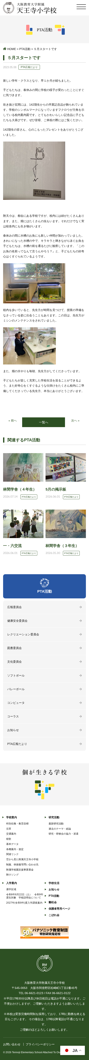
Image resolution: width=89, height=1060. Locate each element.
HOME (11, 49)
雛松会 (53, 902)
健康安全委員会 (17, 620)
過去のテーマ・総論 (60, 828)
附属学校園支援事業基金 (20, 869)
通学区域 (11, 889)
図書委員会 (14, 648)
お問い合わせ (11, 1044)
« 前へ (12, 420)
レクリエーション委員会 (23, 634)
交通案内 (11, 833)
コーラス (13, 716)
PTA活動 (24, 49)
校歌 (8, 838)
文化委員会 (14, 661)
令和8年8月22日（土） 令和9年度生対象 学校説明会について (24, 896)
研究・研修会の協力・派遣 (63, 833)
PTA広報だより (17, 744)
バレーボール (16, 689)
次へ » (75, 420)
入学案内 (11, 883)
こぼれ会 (54, 915)
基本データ (12, 844)
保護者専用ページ (59, 908)
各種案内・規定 (15, 849)
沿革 (8, 828)
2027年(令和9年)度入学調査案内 (24, 902)
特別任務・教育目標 (17, 823)
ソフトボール (16, 675)
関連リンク (12, 854)
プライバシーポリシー (40, 1044)
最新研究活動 (56, 823)
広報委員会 (14, 607)
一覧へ (43, 422)
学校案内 (11, 817)
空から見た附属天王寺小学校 (22, 859)
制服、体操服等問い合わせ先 (22, 864)
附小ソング (12, 874)
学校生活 (54, 883)
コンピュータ (16, 702)
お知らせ (13, 730)
